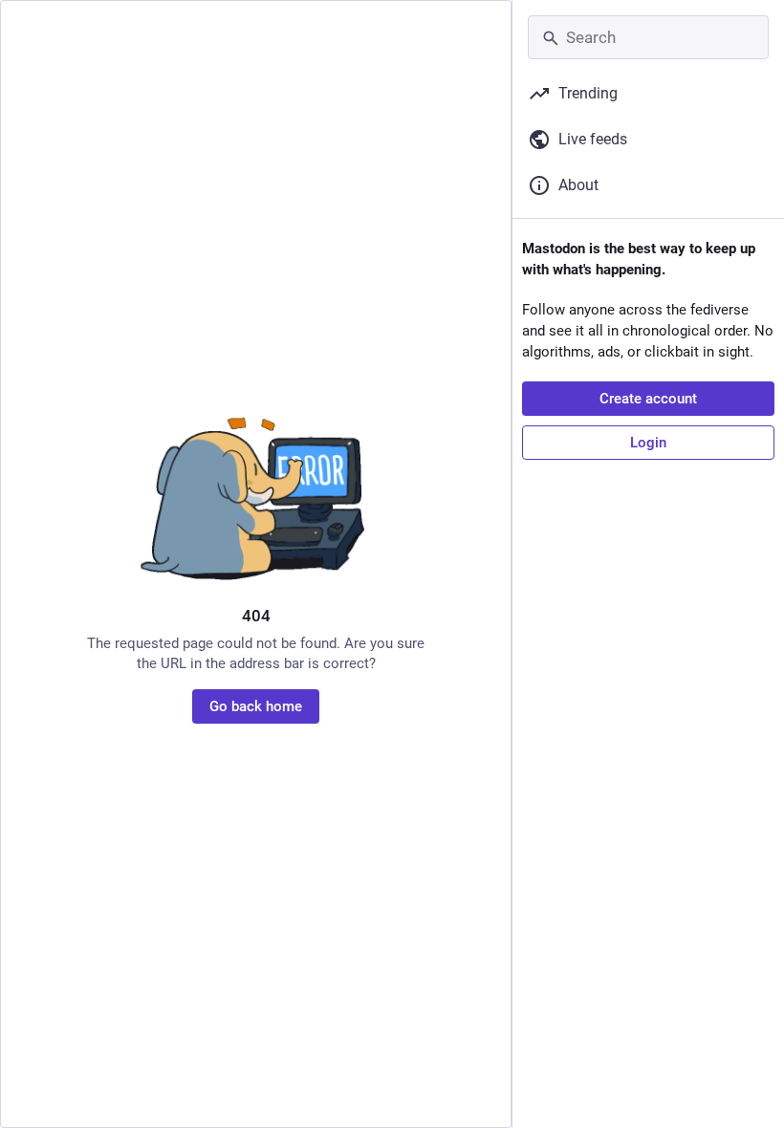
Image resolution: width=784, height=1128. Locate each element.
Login (648, 442)
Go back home (255, 706)
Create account (648, 398)
